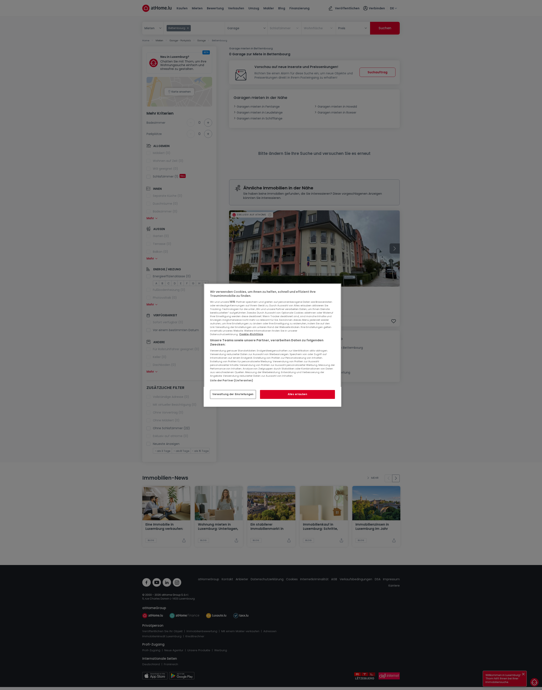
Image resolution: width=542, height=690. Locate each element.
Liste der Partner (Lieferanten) (231, 380)
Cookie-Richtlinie (251, 334)
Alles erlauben (297, 394)
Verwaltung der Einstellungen (233, 394)
